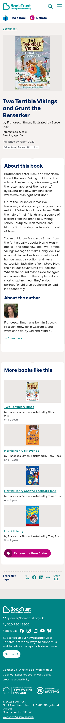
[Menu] (59, 6)
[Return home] (17, 6)
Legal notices (23, 674)
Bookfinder (10, 28)
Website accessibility (16, 679)
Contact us (10, 669)
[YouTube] (42, 631)
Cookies (8, 674)
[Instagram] (29, 631)
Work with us (44, 669)
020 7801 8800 (18, 624)
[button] (27, 577)
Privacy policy (42, 674)
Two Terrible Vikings (19, 407)
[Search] (50, 6)
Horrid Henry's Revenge (21, 451)
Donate (41, 18)
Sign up (10, 654)
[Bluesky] (49, 631)
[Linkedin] (35, 631)
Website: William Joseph (18, 717)
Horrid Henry (13, 531)
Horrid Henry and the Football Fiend (30, 491)
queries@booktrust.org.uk (25, 618)
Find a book (18, 18)
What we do (26, 669)
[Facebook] (22, 631)
